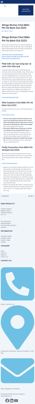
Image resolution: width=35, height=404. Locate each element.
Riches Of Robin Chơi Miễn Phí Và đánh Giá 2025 (15, 56)
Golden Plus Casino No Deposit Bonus (12, 54)
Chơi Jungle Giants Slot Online (10, 97)
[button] (2, 2)
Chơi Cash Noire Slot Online (9, 163)
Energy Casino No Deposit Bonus (11, 58)
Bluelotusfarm (15, 394)
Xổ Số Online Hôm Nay (8, 114)
